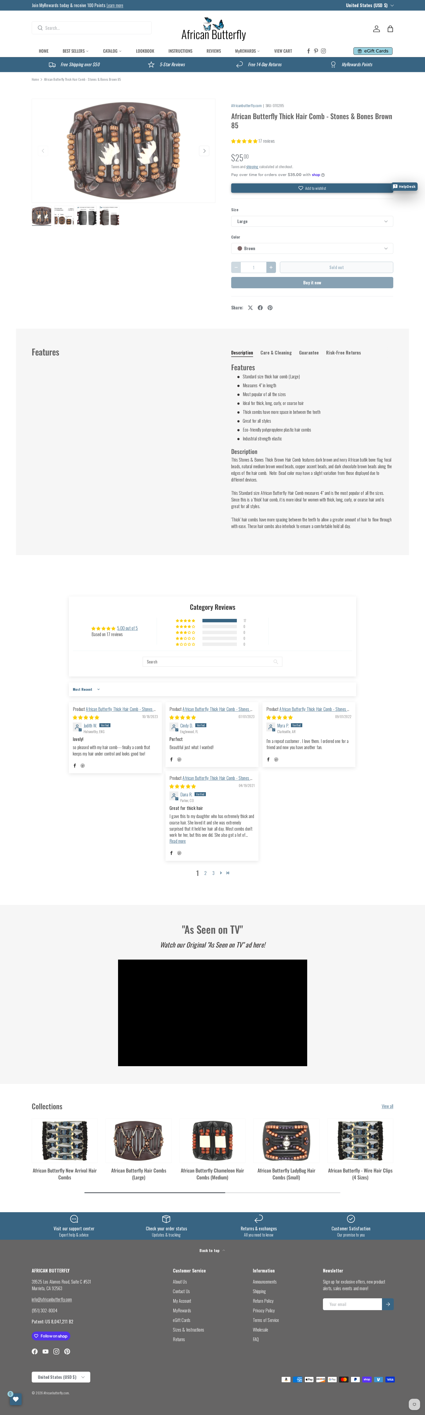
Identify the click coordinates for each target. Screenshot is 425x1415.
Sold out (336, 267)
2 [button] (205, 873)
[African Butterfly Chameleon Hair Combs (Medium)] (212, 1141)
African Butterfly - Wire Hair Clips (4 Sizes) (360, 1174)
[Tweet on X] (250, 308)
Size (234, 209)
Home (35, 79)
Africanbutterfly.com (246, 105)
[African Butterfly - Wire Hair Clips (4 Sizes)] (360, 1141)
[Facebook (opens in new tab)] (308, 51)
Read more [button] (177, 841)
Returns (179, 1339)
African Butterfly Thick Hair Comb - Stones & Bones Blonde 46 (308, 712)
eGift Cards (181, 1320)
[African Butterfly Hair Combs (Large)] (138, 1141)
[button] (390, 28)
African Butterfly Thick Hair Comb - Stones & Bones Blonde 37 (211, 781)
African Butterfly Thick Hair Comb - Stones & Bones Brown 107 (114, 712)
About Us (180, 1281)
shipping (252, 166)
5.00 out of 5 (127, 628)
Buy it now (312, 282)
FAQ (256, 1339)
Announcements (265, 1281)
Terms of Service (266, 1320)
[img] (86, 717)
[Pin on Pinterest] (270, 308)
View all (387, 1106)
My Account (182, 1301)
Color (235, 237)
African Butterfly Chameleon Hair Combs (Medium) (212, 1174)
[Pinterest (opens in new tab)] (316, 51)
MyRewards (182, 1310)
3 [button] (213, 873)
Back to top (209, 1250)
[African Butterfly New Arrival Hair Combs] (64, 1141)
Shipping (259, 1291)
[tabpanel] (312, 446)
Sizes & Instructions (188, 1329)
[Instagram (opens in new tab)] (323, 51)
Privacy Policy (264, 1310)
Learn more (114, 5)
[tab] (242, 352)
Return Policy (263, 1301)
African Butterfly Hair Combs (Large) (138, 1174)
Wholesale (260, 1329)
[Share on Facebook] (260, 308)
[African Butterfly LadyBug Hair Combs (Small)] (286, 1141)
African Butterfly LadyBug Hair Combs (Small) (286, 1174)
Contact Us (181, 1291)
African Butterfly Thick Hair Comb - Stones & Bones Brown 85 (82, 79)
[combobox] (92, 28)
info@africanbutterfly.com (52, 1299)
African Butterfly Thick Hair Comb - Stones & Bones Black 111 (211, 712)
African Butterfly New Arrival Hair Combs (65, 1174)
